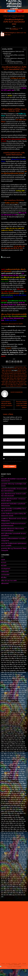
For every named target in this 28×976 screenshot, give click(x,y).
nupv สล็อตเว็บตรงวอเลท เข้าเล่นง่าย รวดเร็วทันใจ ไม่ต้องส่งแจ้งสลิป (13, 495)
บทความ (11, 964)
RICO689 (3, 566)
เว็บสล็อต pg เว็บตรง (10, 320)
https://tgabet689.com (19, 952)
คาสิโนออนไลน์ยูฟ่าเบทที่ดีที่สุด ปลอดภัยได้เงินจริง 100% (14, 55)
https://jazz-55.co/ (19, 939)
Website (5, 451)
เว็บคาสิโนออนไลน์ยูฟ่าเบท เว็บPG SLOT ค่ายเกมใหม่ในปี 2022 (13, 52)
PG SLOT (9, 15)
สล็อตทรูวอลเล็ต (22, 383)
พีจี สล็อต (6, 16)
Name (5, 437)
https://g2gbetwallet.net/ (11, 946)
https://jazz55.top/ (9, 939)
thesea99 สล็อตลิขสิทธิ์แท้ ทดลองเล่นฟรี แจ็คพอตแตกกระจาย (13, 480)
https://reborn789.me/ (18, 932)
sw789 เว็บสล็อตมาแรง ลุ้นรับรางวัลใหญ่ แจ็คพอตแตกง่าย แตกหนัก (13, 515)
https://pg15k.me (18, 909)
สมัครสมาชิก (16, 964)
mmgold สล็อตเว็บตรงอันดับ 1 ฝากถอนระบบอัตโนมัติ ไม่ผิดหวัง (13, 500)
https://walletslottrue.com (19, 934)
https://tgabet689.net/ (8, 953)
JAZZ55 (19, 370)
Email (5, 444)
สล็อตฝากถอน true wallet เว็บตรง (9, 384)
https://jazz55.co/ (6, 943)
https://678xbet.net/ (8, 923)
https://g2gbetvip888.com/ (19, 943)
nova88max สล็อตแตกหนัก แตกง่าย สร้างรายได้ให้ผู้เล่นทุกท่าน (13, 520)
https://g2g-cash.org (8, 907)
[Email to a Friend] (15, 361)
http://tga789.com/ (8, 919)
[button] (5, 11)
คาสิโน (14, 378)
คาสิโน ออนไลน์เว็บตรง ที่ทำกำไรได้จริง (14, 61)
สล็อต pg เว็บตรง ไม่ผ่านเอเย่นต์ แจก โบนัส (13, 214)
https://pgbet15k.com (19, 912)
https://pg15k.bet (9, 909)
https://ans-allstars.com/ (8, 925)
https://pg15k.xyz (9, 910)
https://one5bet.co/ (8, 928)
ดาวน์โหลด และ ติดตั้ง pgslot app (13, 89)
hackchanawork (14, 29)
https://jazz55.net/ (7, 934)
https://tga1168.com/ (8, 918)
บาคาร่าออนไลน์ (21, 15)
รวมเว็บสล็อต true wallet (14, 380)
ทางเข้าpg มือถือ (20, 191)
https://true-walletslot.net (11, 936)
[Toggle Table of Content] (23, 49)
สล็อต (7, 381)
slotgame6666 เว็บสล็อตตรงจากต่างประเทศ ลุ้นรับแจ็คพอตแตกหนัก (13, 525)
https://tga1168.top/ (8, 921)
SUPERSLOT (14, 963)
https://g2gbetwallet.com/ (14, 944)
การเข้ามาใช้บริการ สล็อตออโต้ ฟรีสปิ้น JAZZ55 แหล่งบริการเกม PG (6, 405)
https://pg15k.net (8, 912)
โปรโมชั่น (24, 963)
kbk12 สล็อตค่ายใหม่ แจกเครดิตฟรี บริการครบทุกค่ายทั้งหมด (13, 535)
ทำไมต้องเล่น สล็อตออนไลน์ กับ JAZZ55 (16, 63)
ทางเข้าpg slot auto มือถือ (17, 78)
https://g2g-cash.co (19, 907)
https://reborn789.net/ (10, 930)
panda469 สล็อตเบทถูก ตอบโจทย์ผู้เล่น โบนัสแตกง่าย (13, 485)
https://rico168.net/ (20, 925)
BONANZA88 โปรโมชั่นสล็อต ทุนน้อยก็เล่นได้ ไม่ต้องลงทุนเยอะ (13, 505)
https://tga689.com (21, 950)
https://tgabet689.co (20, 953)
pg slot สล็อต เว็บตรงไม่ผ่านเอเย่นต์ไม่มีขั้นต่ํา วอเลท (13, 372)
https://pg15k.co (18, 910)
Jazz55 (5, 15)
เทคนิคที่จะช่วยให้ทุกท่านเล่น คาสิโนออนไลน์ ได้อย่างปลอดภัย (15, 59)
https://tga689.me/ (7, 952)
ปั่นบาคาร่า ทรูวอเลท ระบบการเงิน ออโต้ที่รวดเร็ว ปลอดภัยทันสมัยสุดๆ (21, 405)
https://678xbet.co (20, 923)
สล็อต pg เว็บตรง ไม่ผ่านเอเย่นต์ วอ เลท (17, 381)
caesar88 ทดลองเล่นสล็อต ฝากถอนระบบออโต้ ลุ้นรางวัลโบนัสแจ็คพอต (14, 490)
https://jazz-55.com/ (8, 941)
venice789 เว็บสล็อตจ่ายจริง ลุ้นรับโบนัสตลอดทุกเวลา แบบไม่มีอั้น (13, 544)
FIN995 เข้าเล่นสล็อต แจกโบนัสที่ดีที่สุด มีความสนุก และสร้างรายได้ (13, 510)
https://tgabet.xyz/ (20, 918)
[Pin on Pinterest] (18, 361)
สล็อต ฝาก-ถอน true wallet (14, 16)
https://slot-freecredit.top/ (17, 960)
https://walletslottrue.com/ (10, 955)
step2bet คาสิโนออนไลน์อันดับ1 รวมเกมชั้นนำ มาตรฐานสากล (13, 540)
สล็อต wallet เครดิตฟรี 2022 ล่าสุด (10, 383)
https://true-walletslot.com (18, 937)
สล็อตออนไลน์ (8, 370)
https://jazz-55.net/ (19, 941)
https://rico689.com (19, 905)
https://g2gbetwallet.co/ (8, 950)
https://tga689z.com (8, 903)
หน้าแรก (3, 963)
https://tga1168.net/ (19, 919)
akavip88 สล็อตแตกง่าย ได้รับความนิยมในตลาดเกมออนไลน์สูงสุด (12, 530)
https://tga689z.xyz (8, 905)
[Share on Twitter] (12, 361)
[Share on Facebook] (9, 361)
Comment (6, 423)
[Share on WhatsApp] (7, 361)
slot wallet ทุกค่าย (9, 378)
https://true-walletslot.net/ (18, 957)
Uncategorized (5, 568)
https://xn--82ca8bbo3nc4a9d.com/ (15, 947)
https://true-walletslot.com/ (10, 959)
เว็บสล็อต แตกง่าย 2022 (11, 203)
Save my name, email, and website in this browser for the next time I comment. (13, 461)
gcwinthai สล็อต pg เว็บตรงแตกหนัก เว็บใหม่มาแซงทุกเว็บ (13, 549)
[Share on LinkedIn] (21, 361)
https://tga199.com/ (19, 928)
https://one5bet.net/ (19, 927)
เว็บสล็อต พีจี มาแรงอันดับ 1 (16, 386)
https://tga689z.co (20, 903)
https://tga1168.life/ (19, 921)
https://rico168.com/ (8, 927)
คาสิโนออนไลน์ (14, 15)
